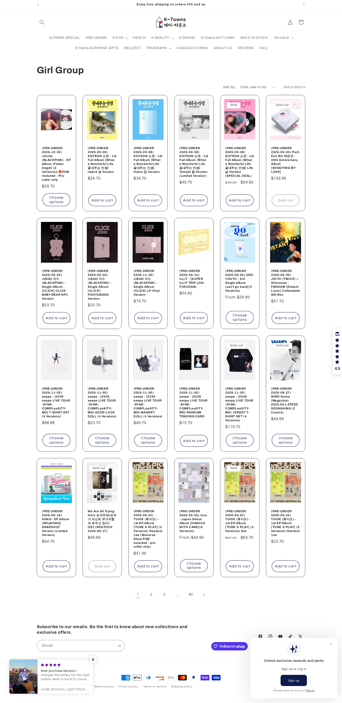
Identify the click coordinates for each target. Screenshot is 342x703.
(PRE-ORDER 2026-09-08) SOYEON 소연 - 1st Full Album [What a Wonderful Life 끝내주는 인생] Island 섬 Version (102, 160)
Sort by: (229, 87)
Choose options (56, 200)
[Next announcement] (304, 4)
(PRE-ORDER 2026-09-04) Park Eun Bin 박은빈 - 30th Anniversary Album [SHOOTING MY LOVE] (285, 160)
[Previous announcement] (38, 4)
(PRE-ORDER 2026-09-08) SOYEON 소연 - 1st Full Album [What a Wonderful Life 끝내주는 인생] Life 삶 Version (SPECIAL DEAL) (239, 162)
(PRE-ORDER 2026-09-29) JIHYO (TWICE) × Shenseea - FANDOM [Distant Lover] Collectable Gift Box (285, 282)
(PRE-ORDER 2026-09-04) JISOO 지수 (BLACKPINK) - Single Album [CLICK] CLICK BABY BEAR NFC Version (55, 284)
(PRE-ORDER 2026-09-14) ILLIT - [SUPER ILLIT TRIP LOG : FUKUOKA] (192, 278)
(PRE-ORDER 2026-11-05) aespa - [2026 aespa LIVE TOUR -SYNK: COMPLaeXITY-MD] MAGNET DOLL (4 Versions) (148, 402)
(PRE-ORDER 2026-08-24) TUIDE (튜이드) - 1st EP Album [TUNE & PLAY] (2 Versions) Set (239, 521)
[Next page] (204, 594)
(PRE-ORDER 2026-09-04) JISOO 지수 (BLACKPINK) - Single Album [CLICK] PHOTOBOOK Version (99, 284)
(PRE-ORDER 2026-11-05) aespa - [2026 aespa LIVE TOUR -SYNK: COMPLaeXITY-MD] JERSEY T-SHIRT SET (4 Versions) (239, 404)
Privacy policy (128, 686)
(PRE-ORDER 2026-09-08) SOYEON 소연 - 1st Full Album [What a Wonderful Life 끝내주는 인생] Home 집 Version (148, 160)
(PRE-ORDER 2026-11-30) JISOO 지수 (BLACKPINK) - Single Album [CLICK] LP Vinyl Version (147, 282)
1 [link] (138, 595)
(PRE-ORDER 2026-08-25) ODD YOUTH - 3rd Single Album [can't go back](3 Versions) (239, 280)
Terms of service (155, 686)
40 (191, 594)
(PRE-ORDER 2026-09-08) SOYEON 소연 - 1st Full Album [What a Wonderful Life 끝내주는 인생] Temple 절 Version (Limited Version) (193, 162)
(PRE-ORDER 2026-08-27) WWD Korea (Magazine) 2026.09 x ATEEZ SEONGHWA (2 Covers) (284, 400)
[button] (42, 22)
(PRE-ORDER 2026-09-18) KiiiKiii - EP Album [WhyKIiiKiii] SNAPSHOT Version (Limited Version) (55, 523)
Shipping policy (181, 686)
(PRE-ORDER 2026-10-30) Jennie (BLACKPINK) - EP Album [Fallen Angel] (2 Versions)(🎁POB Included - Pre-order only (56, 164)
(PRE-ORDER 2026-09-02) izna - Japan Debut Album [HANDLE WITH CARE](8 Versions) (193, 521)
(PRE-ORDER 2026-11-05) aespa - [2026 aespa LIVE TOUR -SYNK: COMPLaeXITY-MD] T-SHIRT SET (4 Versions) (56, 402)
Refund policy (104, 686)
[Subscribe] (119, 645)
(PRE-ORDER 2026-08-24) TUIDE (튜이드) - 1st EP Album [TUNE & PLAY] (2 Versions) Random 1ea (285, 523)
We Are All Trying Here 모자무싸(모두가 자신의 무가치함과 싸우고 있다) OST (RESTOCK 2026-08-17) (102, 521)
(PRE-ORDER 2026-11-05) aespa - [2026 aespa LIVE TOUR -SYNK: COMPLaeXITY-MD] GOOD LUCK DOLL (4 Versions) (102, 402)
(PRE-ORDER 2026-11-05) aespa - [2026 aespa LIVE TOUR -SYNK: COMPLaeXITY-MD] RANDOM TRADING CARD (193, 402)
